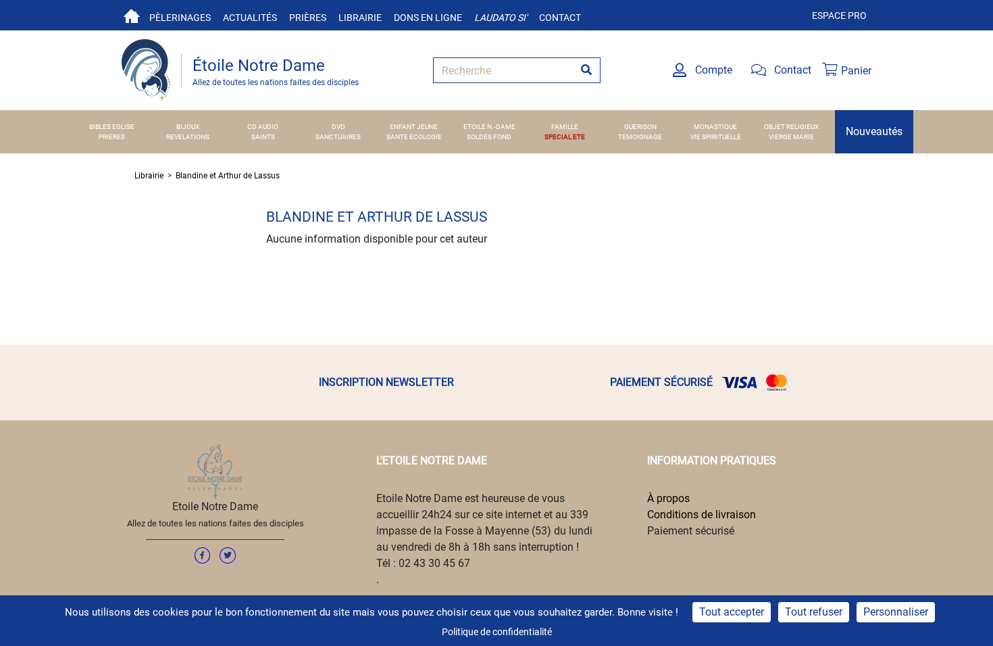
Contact (560, 17)
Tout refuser (813, 611)
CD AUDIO (262, 126)
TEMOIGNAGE (640, 136)
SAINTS (263, 136)
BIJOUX (187, 126)
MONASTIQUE (715, 126)
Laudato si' (500, 17)
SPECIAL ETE (564, 136)
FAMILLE (564, 126)
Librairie (360, 17)
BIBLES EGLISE (111, 126)
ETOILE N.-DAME (489, 126)
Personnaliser (895, 611)
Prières (307, 17)
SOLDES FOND (489, 136)
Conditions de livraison (701, 514)
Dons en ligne (428, 17)
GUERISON (640, 126)
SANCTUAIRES (338, 136)
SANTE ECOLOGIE (414, 136)
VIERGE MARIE (791, 136)
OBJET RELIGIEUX (791, 126)
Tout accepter (731, 611)
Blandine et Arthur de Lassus (228, 175)
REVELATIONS (187, 136)
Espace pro (839, 15)
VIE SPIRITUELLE (715, 136)
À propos (668, 498)
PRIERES (112, 136)
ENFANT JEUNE (414, 126)
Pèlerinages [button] (180, 17)
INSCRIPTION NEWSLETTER (386, 382)
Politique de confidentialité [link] (497, 631)
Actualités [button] (250, 17)
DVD (338, 126)
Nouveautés (874, 131)
